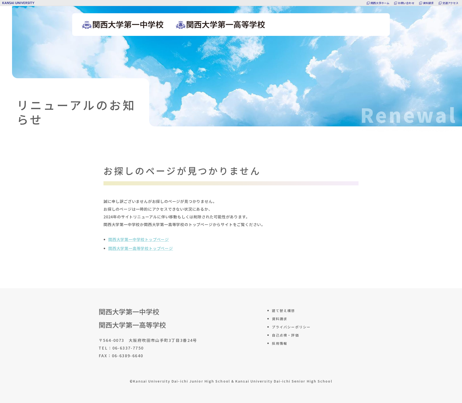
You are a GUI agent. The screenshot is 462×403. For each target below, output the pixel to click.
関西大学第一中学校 (129, 311)
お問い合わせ (406, 3)
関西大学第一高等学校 (132, 325)
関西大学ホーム (380, 3)
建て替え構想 (283, 310)
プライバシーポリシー (291, 327)
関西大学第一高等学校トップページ (140, 248)
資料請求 (428, 3)
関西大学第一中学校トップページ (138, 239)
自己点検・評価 (285, 335)
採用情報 (279, 343)
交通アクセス (450, 3)
